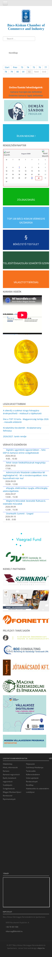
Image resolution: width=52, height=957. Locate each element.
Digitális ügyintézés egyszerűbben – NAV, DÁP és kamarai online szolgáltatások (24, 451)
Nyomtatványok (9, 799)
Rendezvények (32, 781)
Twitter (11, 44)
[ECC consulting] (26, 651)
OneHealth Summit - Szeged (19, 513)
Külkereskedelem (33, 774)
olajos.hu (41, 948)
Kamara (6, 771)
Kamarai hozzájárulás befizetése (26, 91)
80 (17, 71)
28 (32, 178)
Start (7, 67)
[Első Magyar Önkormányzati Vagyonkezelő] (26, 638)
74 (28, 67)
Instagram (16, 44)
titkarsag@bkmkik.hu (14, 931)
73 (22, 67)
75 (34, 67)
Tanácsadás (31, 771)
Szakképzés (7, 785)
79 (12, 71)
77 (45, 67)
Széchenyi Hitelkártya (34, 767)
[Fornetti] (26, 620)
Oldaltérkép (7, 764)
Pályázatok (30, 764)
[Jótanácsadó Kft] (26, 668)
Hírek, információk (10, 767)
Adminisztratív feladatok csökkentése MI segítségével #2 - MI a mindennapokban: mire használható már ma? (25, 475)
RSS (22, 44)
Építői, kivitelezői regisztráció (9, 780)
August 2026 (25, 154)
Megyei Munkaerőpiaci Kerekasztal (12, 794)
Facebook (6, 44)
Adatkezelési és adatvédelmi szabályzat (37, 790)
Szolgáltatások (9, 788)
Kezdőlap (29, 785)
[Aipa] (26, 601)
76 (40, 67)
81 (23, 71)
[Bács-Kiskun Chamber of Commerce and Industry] (26, 13)
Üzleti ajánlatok (32, 778)
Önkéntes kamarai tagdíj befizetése (26, 95)
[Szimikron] (26, 580)
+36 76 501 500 (12, 927)
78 (6, 71)
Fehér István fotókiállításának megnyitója (25, 462)
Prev (15, 67)
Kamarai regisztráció (11, 774)
